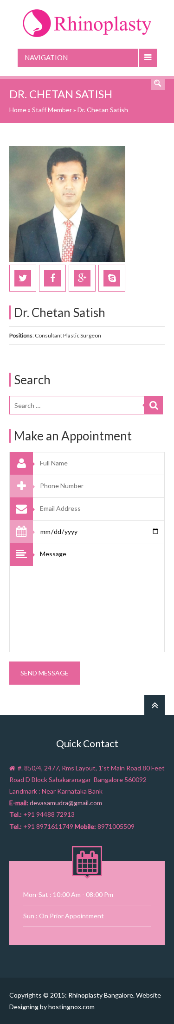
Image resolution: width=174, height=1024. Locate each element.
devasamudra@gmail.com (66, 803)
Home (17, 110)
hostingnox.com (71, 1007)
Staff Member (52, 110)
